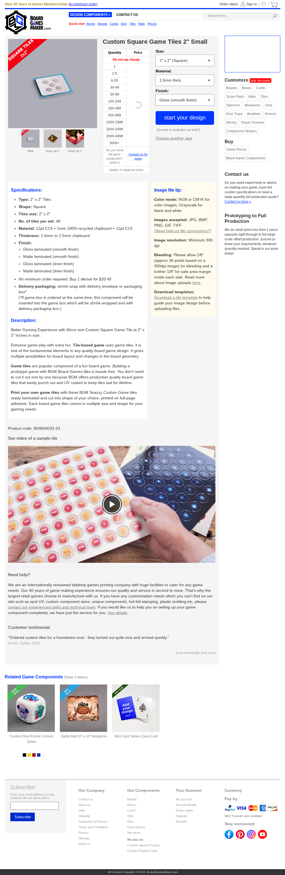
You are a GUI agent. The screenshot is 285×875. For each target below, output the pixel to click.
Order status (184, 810)
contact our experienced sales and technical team (51, 607)
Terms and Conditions (93, 827)
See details (117, 612)
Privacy (83, 832)
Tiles (264, 97)
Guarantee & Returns (92, 821)
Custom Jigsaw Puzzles (143, 845)
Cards (260, 88)
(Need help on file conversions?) (182, 231)
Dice (268, 105)
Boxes (246, 88)
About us (84, 804)
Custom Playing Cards (142, 850)
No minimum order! (82, 4)
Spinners (233, 105)
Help (81, 810)
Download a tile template (176, 297)
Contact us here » (238, 202)
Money (231, 122)
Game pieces (136, 827)
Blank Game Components (245, 158)
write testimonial (187, 652)
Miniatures (253, 105)
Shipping (84, 816)
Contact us (85, 799)
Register (181, 816)
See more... (135, 832)
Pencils (270, 114)
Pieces (152, 23)
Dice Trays (234, 114)
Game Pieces (236, 149)
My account (184, 799)
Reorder (181, 821)
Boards (231, 88)
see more (208, 652)
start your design (185, 117)
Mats (252, 97)
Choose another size (174, 138)
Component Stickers (241, 131)
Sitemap (83, 838)
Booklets (253, 114)
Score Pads (235, 97)
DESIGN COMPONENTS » (90, 15)
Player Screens (252, 122)
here (196, 282)
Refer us (84, 843)
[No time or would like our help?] (178, 129)
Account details (186, 804)
